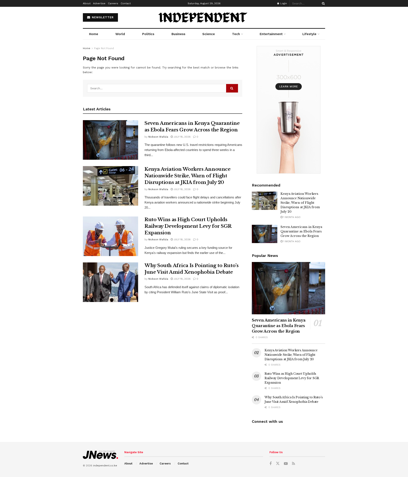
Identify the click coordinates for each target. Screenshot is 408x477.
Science (208, 34)
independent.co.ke (105, 465)
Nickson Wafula (158, 136)
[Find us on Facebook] (270, 463)
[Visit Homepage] (204, 17)
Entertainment (271, 34)
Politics (148, 34)
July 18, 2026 (182, 136)
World (120, 34)
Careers (113, 3)
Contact (126, 3)
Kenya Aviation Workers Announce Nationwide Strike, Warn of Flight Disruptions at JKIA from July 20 (187, 175)
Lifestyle (309, 34)
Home (93, 34)
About (87, 3)
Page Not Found (104, 48)
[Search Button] (322, 3)
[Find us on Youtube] (286, 463)
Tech (236, 34)
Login (283, 3)
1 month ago (291, 217)
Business (178, 34)
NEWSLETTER (102, 17)
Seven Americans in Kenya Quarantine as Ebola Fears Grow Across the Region (301, 231)
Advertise (99, 3)
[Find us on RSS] (293, 463)
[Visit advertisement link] (288, 110)
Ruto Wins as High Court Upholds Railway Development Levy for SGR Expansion (187, 226)
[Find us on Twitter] (278, 463)
